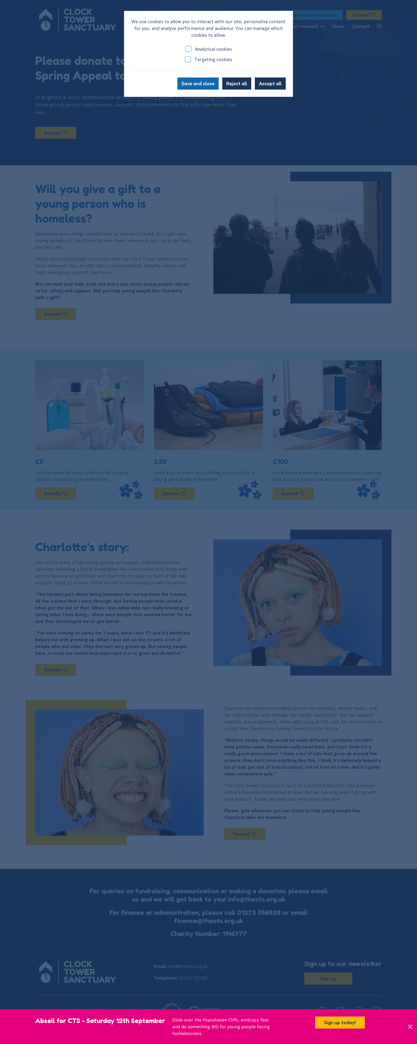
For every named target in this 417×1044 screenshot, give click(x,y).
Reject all (236, 83)
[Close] (410, 1026)
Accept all (270, 83)
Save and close (198, 83)
